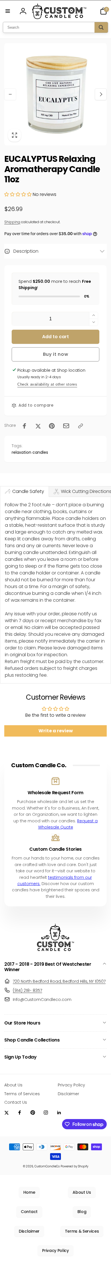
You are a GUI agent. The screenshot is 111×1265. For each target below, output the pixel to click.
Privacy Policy (55, 1250)
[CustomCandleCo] (55, 949)
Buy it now (55, 354)
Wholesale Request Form (55, 793)
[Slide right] (101, 94)
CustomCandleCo (47, 1166)
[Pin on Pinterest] (52, 426)
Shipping (12, 221)
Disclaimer (29, 1231)
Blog (82, 1211)
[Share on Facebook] (24, 426)
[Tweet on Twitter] (38, 426)
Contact (29, 1211)
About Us (82, 1192)
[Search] (101, 27)
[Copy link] (80, 426)
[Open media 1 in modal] (55, 94)
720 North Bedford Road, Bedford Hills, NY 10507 (59, 981)
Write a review (55, 730)
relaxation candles (30, 452)
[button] (7, 11)
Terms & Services (82, 1231)
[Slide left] (10, 94)
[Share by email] (66, 425)
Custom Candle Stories (55, 849)
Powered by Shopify (74, 1166)
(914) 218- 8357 (27, 990)
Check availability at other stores (47, 384)
